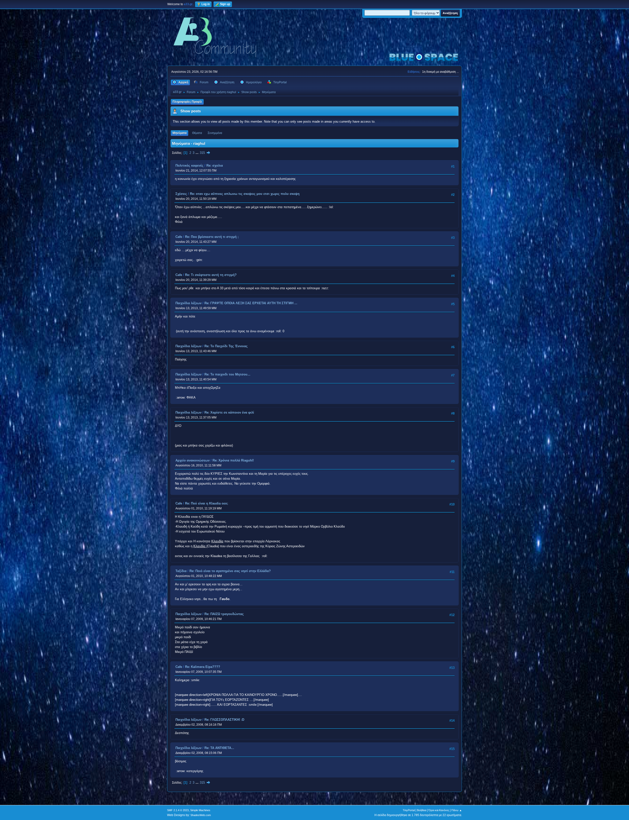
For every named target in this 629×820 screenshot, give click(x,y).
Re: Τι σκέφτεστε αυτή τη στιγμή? (211, 275)
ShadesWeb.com (200, 815)
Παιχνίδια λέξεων (188, 303)
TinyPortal (409, 810)
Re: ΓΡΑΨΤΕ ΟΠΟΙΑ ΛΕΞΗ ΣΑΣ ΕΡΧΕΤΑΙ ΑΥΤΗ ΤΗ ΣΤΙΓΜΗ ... (250, 303)
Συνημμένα (215, 133)
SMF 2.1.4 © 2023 (178, 810)
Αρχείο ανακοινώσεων (192, 460)
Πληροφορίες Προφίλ (187, 101)
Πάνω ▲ (456, 810)
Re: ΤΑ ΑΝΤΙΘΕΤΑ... (219, 748)
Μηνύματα (179, 133)
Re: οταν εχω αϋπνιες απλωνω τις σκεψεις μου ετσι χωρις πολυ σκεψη (245, 194)
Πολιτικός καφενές (189, 165)
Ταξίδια (180, 571)
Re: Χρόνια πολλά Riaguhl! (233, 460)
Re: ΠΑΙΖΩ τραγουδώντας (224, 614)
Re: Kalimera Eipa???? (202, 667)
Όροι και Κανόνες (439, 810)
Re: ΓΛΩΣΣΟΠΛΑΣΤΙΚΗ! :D (224, 719)
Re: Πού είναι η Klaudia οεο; (206, 503)
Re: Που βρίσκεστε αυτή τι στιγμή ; (212, 237)
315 (202, 153)
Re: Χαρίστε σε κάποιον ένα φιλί (229, 412)
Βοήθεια (421, 810)
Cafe (178, 237)
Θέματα (197, 133)
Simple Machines (200, 810)
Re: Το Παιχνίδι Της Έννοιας (226, 346)
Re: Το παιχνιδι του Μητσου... (227, 374)
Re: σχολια (214, 165)
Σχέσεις (181, 194)
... (198, 153)
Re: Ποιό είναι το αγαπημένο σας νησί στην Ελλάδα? (230, 571)
